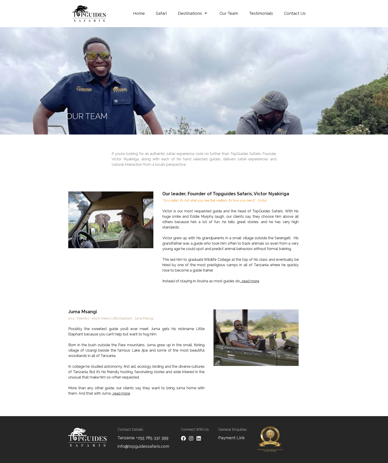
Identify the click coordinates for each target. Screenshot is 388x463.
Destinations (190, 13)
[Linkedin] (198, 438)
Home (139, 13)
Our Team (229, 13)
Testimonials (261, 13)
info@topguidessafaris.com (143, 446)
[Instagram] (191, 438)
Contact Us (295, 13)
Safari (161, 13)
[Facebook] (183, 438)
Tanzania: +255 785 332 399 (142, 437)
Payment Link (231, 437)
